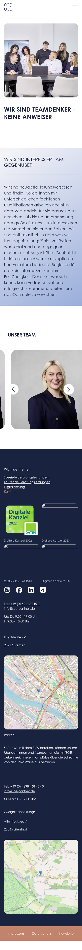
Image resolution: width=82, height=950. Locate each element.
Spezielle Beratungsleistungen (26, 477)
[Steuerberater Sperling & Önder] (8, 7)
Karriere (10, 492)
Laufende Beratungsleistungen (27, 482)
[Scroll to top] (73, 941)
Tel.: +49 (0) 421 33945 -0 (22, 604)
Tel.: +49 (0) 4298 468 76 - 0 (24, 786)
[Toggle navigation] (74, 7)
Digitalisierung (14, 487)
